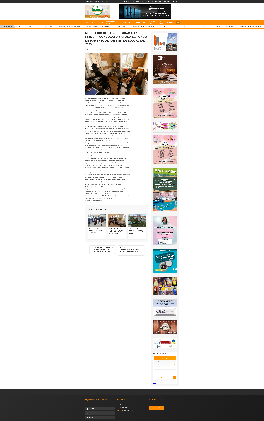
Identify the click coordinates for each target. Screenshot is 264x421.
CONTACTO (176, 1)
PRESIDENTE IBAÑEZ (123, 391)
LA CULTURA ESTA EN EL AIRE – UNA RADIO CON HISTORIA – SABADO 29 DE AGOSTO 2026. (41, 26)
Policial (123, 22)
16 (174, 371)
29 (171, 377)
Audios (138, 22)
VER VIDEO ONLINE (149, 1)
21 (168, 374)
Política (131, 22)
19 (161, 374)
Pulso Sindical (146, 26)
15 (171, 371)
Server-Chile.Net (149, 391)
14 (168, 371)
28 (168, 377)
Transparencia (170, 22)
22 (171, 374)
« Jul (154, 383)
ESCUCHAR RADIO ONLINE (137, 1)
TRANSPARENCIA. (168, 1)
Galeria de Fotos (152, 22)
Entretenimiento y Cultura (111, 22)
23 (174, 374)
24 (155, 377)
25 (158, 377)
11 (158, 371)
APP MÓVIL (126, 1)
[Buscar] (178, 22)
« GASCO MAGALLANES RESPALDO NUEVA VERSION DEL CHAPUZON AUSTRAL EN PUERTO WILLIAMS (104, 249)
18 (158, 374)
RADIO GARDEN (158, 1)
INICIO (121, 1)
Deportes (100, 22)
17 (155, 374)
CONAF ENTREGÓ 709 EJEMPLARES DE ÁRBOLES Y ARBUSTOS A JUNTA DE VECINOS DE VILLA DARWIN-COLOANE (116, 232)
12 (161, 371)
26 (161, 377)
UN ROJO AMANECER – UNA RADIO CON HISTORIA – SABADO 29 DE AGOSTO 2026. (117, 26)
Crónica (93, 22)
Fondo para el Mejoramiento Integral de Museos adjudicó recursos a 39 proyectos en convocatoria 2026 (179, 26)
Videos (144, 22)
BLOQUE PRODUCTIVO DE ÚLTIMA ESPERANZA (80, 26)
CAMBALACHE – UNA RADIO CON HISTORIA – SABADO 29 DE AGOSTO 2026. (225, 26)
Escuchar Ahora (158, 407)
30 (174, 377)
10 (155, 371)
